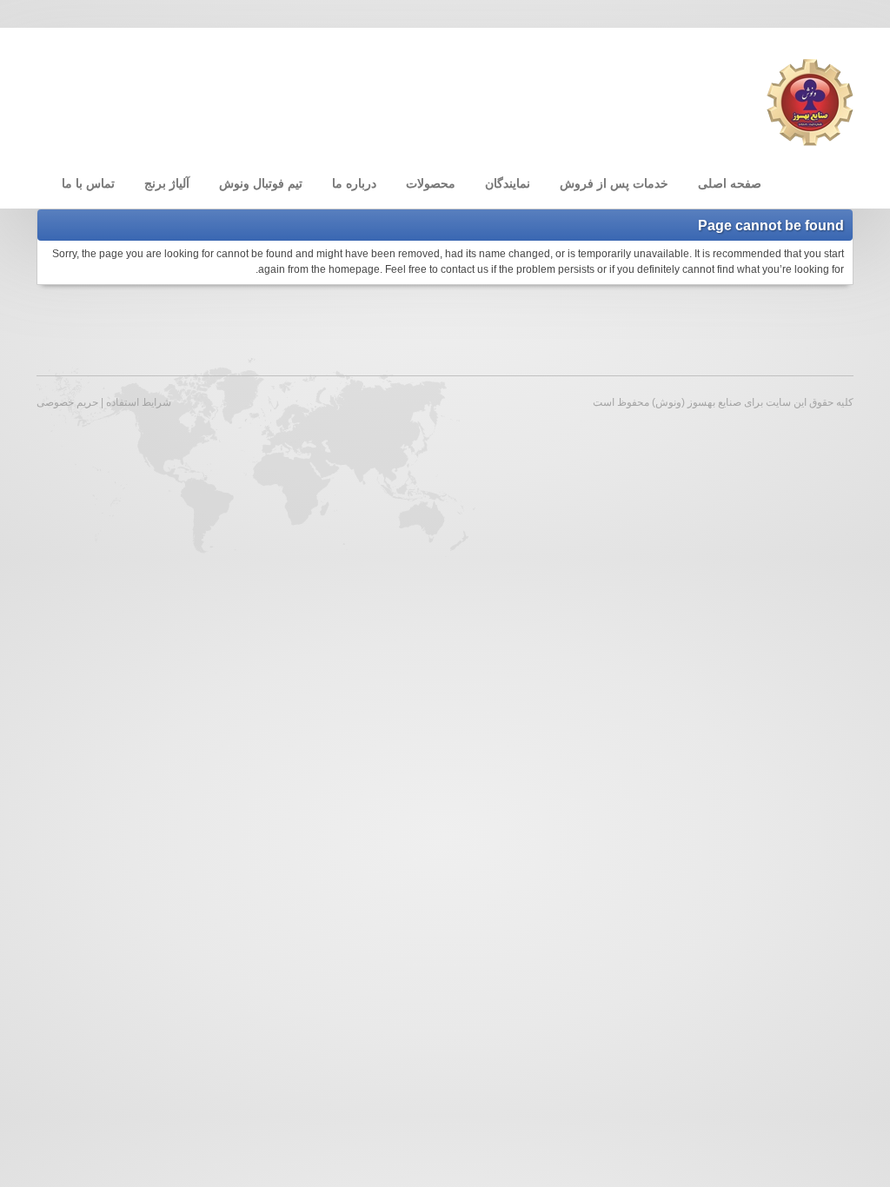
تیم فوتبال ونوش (260, 183)
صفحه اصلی (729, 183)
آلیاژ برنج (166, 183)
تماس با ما (88, 183)
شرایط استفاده (138, 402)
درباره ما (354, 183)
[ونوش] (810, 101)
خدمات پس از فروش (614, 183)
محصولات (430, 183)
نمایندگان (507, 183)
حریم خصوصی (67, 402)
